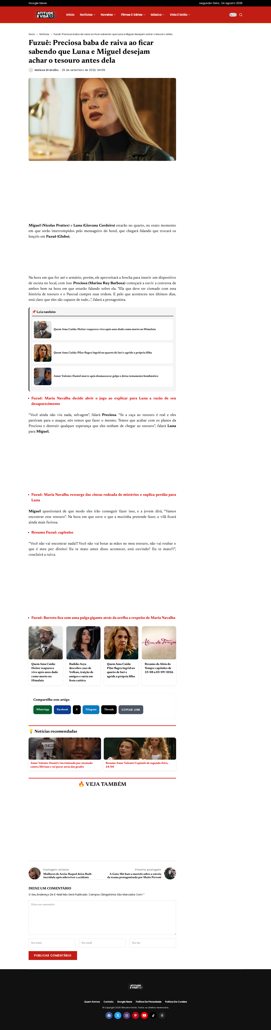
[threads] (162, 1015)
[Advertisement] (102, 195)
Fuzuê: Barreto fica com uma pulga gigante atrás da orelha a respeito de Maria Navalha (103, 618)
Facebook (62, 709)
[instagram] (126, 1015)
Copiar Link (130, 710)
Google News (124, 1002)
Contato (109, 1002)
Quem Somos (92, 1002)
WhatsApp (42, 709)
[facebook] (108, 1015)
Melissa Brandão (47, 70)
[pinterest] (135, 1015)
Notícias (44, 34)
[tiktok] (153, 1015)
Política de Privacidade (148, 1002)
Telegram (91, 709)
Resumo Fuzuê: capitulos (52, 532)
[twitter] (117, 1015)
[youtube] (144, 1015)
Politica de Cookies (176, 1002)
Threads (109, 709)
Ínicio (32, 34)
